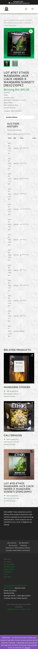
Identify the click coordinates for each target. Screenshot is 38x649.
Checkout (23, 545)
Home (6, 20)
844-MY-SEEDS (9, 588)
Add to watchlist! (12, 391)
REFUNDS (7, 577)
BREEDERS (7, 559)
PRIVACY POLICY (13, 609)
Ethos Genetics (20, 20)
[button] (31, 31)
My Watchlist (23, 543)
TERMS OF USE (25, 609)
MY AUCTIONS (9, 564)
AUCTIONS (7, 562)
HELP (6, 574)
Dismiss (27, 648)
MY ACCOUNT (9, 569)
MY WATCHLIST (9, 567)
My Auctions (11, 543)
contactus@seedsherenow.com (15, 585)
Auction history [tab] (11, 117)
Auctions (11, 20)
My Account (13, 545)
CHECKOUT (8, 572)
